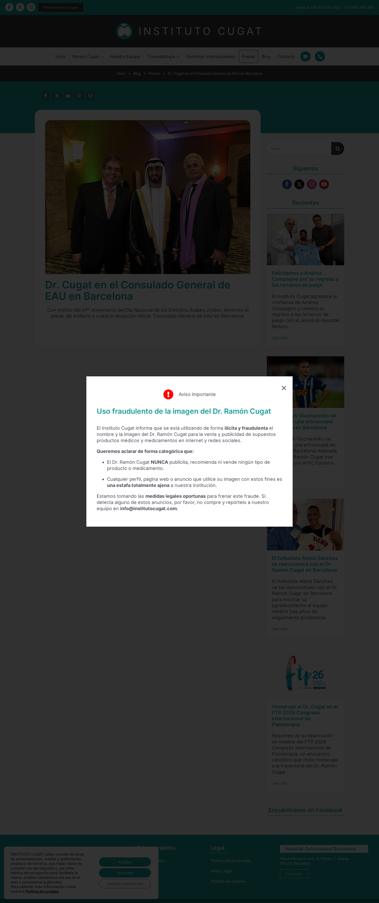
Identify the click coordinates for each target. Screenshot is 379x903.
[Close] (284, 388)
